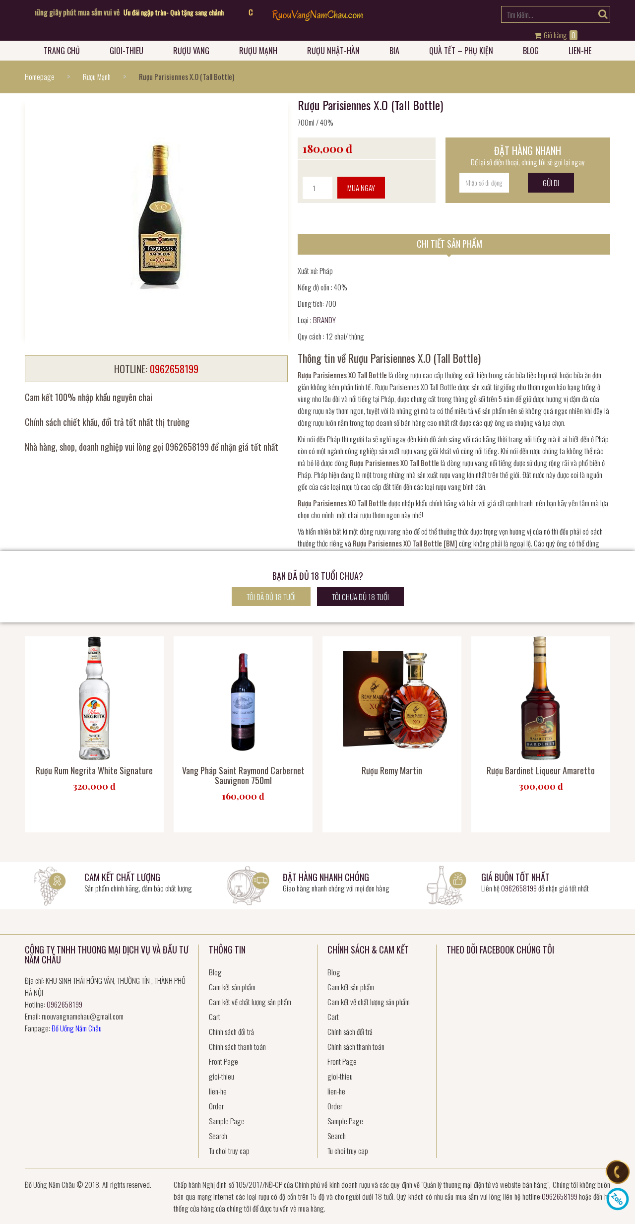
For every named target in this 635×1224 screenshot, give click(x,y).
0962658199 (519, 888)
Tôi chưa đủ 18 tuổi (360, 596)
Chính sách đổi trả (231, 1031)
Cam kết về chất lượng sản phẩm (250, 1001)
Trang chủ (62, 51)
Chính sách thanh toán (237, 1046)
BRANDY (324, 319)
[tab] (454, 244)
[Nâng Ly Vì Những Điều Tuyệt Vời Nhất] (317, 17)
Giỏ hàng (558, 35)
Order (216, 1105)
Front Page (223, 1061)
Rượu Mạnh (258, 51)
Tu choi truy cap (229, 1150)
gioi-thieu (126, 51)
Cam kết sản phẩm (232, 986)
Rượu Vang (191, 51)
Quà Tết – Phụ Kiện (461, 51)
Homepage (40, 76)
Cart (214, 1016)
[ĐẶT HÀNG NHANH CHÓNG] (248, 884)
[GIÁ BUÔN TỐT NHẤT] (446, 884)
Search (218, 1135)
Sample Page (227, 1120)
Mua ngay (361, 187)
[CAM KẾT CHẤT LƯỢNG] (49, 884)
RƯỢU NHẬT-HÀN (333, 51)
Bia (394, 51)
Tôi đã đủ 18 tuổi (271, 596)
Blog (531, 51)
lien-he (580, 51)
